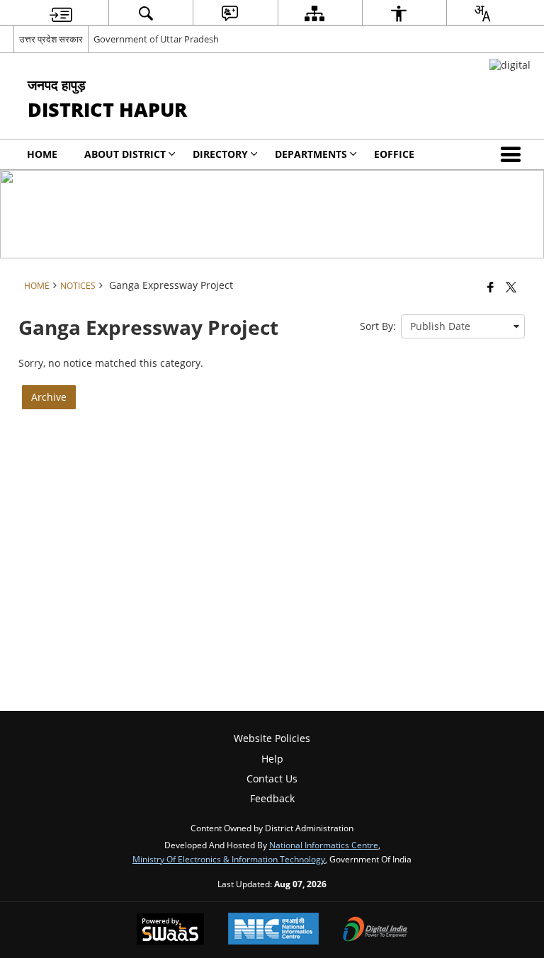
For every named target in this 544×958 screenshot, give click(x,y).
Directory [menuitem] (220, 154)
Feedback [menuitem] (272, 798)
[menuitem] (61, 13)
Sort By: (378, 326)
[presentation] (463, 326)
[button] (514, 154)
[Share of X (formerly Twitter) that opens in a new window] (511, 286)
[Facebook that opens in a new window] (490, 286)
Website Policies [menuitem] (272, 738)
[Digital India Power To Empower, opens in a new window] (375, 930)
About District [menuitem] (125, 154)
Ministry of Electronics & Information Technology (228, 859)
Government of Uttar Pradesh (156, 39)
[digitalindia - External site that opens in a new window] (510, 65)
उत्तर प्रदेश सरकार (51, 39)
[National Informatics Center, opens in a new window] (273, 930)
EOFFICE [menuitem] (394, 154)
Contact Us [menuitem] (272, 778)
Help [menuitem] (272, 758)
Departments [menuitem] (311, 154)
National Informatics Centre (323, 844)
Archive (49, 397)
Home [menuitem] (42, 154)
